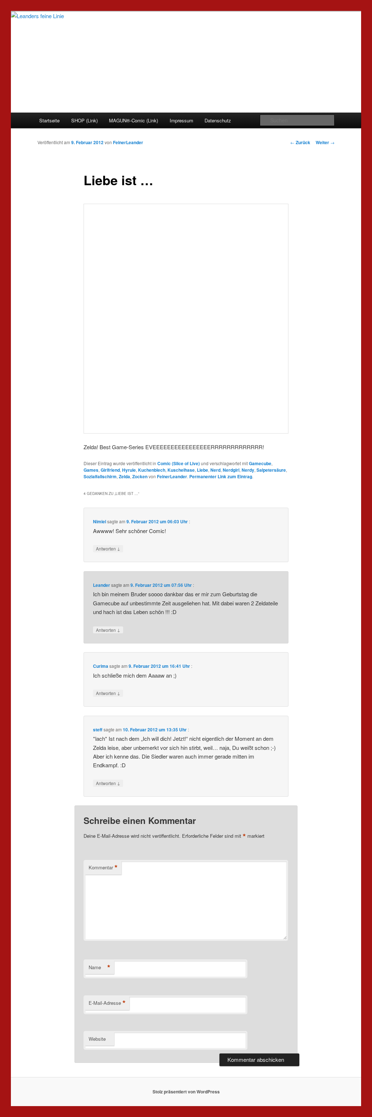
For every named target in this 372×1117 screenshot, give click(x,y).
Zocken (139, 476)
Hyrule (129, 470)
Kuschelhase (181, 470)
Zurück (300, 142)
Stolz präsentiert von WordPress (186, 1091)
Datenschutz (218, 120)
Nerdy (248, 470)
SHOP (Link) (84, 120)
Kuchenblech (151, 470)
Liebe (202, 470)
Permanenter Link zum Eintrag (220, 476)
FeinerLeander (128, 142)
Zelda (124, 476)
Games (91, 470)
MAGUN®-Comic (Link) (133, 120)
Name (99, 967)
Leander (101, 585)
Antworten (108, 548)
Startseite (49, 120)
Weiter (325, 142)
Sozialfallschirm (100, 476)
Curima (100, 666)
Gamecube (260, 463)
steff (97, 729)
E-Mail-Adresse (107, 1003)
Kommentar (103, 867)
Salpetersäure (271, 470)
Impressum (181, 120)
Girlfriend (110, 470)
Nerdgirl (231, 470)
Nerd (215, 470)
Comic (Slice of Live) (178, 463)
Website (97, 1038)
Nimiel (99, 521)
